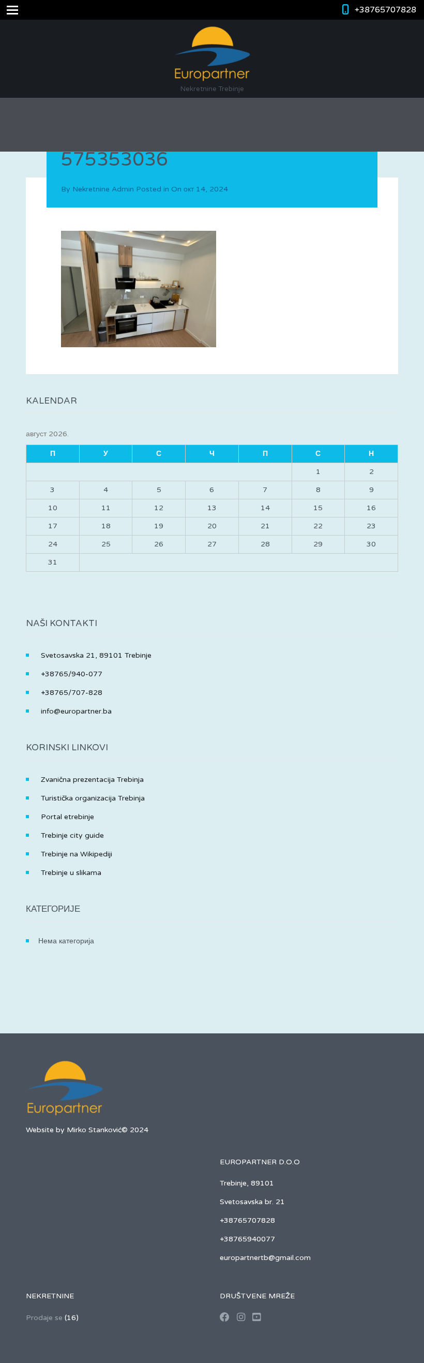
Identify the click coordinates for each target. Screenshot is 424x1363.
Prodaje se (44, 1317)
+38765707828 (385, 10)
